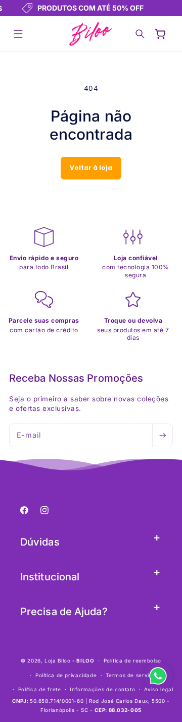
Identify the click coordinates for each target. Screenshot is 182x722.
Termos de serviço (131, 675)
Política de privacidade (66, 675)
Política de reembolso (132, 660)
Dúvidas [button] (40, 542)
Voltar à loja (91, 167)
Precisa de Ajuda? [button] (64, 612)
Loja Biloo (57, 660)
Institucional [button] (49, 577)
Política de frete (39, 689)
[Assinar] (162, 435)
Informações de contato (102, 689)
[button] (18, 34)
